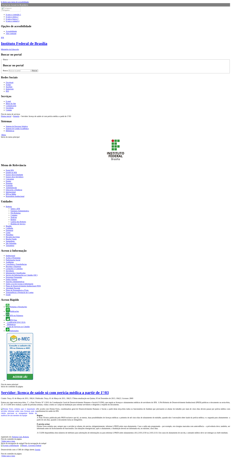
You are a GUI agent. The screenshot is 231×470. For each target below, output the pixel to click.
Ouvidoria (9, 108)
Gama (8, 233)
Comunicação (11, 106)
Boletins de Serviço (18, 224)
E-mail (8, 101)
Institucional (10, 256)
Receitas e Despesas (13, 266)
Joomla (37, 450)
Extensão (9, 185)
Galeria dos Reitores (18, 222)
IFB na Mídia (11, 194)
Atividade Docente (13, 288)
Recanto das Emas (13, 237)
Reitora (13, 220)
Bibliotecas (10, 131)
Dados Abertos (11, 279)
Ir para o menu (12, 17)
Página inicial (6, 116)
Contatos (14, 215)
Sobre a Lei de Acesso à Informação (19, 284)
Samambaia (10, 241)
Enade (8, 295)
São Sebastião (11, 243)
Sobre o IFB (15, 209)
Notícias (14, 217)
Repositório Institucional (15, 196)
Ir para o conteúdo (13, 15)
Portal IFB (10, 170)
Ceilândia (9, 228)
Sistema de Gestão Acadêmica (17, 129)
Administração (11, 188)
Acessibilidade (11, 31)
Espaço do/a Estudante (14, 175)
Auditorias (10, 262)
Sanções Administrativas (15, 282)
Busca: (6, 71)
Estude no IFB (11, 172)
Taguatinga (10, 246)
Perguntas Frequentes (14, 277)
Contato (9, 110)
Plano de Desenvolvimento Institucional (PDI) (23, 286)
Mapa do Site (11, 104)
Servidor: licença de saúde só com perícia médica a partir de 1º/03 (55, 392)
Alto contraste (11, 33)
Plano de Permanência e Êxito (17, 290)
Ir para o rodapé (12, 21)
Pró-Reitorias (16, 213)
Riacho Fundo (11, 239)
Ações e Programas (13, 258)
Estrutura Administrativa (20, 211)
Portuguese (6, 10)
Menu (3, 135)
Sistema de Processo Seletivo (17, 126)
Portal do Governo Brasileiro (15, 5)
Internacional (11, 192)
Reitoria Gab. (17, 437)
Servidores (10, 271)
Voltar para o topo (8, 441)
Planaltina (9, 235)
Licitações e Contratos (14, 269)
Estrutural (9, 230)
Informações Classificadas (16, 273)
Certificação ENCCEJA (16, 322)
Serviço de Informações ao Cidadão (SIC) (22, 275)
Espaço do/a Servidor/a (14, 177)
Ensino (8, 181)
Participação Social (13, 260)
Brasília (9, 226)
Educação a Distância (14, 190)
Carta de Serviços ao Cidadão (18, 327)
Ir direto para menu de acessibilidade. (15, 2)
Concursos (10, 179)
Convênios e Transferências (16, 264)
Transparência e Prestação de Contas (19, 292)
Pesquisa (9, 183)
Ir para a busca (12, 19)
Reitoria (16, 116)
